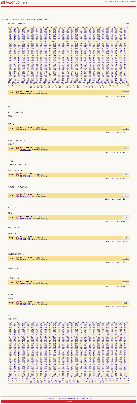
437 (41, 60)
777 (90, 38)
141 (37, 80)
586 (98, 50)
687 (10, 45)
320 (81, 68)
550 (19, 53)
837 (63, 34)
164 (54, 78)
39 (74, 85)
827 (107, 34)
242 (67, 73)
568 (59, 52)
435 (50, 60)
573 (37, 52)
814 (45, 36)
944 (69, 27)
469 (19, 59)
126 (103, 80)
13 (67, 87)
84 (34, 83)
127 (98, 80)
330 (37, 68)
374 (81, 64)
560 (94, 52)
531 (103, 53)
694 (98, 43)
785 (54, 38)
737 (27, 41)
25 (124, 85)
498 (10, 57)
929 (15, 29)
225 (23, 75)
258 (116, 71)
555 (116, 52)
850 (125, 32)
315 (103, 68)
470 (15, 59)
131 (81, 80)
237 (90, 73)
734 (40, 41)
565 (72, 52)
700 (72, 43)
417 (10, 62)
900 (23, 31)
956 (16, 27)
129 (90, 80)
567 (63, 52)
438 (37, 60)
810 (63, 36)
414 (23, 62)
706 (45, 43)
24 (128, 85)
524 (15, 55)
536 (81, 53)
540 (63, 53)
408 (50, 62)
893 (54, 31)
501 (116, 55)
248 (41, 73)
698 (81, 43)
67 (95, 83)
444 (10, 60)
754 (72, 39)
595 (59, 50)
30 (106, 85)
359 (28, 66)
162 (63, 78)
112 (44, 82)
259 (112, 71)
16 (56, 87)
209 (94, 75)
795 (10, 38)
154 (98, 78)
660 (10, 46)
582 (116, 50)
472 (125, 57)
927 (23, 29)
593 (67, 50)
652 (45, 46)
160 (72, 78)
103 (84, 82)
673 (72, 45)
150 (116, 78)
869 (41, 32)
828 (103, 34)
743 (120, 39)
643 (85, 46)
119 (13, 82)
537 (76, 53)
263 (94, 71)
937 (100, 27)
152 (107, 78)
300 (50, 69)
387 (23, 64)
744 (116, 39)
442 (19, 60)
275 (41, 71)
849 (10, 34)
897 (37, 31)
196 (32, 76)
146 (15, 80)
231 (116, 73)
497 (15, 57)
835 (72, 34)
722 (93, 41)
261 (103, 71)
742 (125, 39)
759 (50, 39)
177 (116, 76)
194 (41, 76)
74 (70, 83)
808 (72, 36)
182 (94, 76)
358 (32, 66)
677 (54, 45)
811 (59, 36)
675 (63, 45)
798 (116, 36)
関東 (33, 19)
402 (76, 62)
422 (107, 60)
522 (23, 55)
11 (74, 87)
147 (10, 80)
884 (94, 31)
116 (27, 82)
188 (67, 76)
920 (54, 29)
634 (125, 46)
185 (81, 76)
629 (28, 48)
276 (37, 71)
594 (63, 50)
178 (112, 76)
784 (59, 38)
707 (41, 43)
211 (85, 75)
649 (59, 46)
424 (98, 60)
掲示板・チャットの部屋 (21, 19)
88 (19, 83)
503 (107, 55)
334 (19, 68)
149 (120, 78)
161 (67, 78)
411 (37, 62)
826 (112, 34)
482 (81, 57)
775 (98, 38)
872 (28, 32)
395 (107, 62)
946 (60, 27)
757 (59, 39)
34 (92, 85)
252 (23, 73)
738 (22, 41)
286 (112, 69)
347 (81, 66)
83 (37, 83)
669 (90, 45)
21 (38, 87)
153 (103, 78)
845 (28, 34)
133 (72, 80)
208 (98, 75)
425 (94, 60)
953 (29, 27)
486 (63, 57)
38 (77, 85)
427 (85, 60)
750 (90, 39)
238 (85, 73)
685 (19, 45)
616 (85, 48)
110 (53, 82)
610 (112, 48)
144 (23, 80)
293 (81, 69)
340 (112, 66)
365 (120, 64)
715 (127, 41)
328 (45, 68)
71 (81, 83)
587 (94, 50)
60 (120, 83)
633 (10, 48)
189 (63, 76)
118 (18, 82)
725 (80, 41)
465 (37, 59)
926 (28, 29)
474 (116, 57)
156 (90, 78)
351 (63, 66)
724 (84, 41)
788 (41, 38)
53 (23, 85)
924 (37, 29)
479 (94, 57)
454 (85, 59)
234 (103, 73)
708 (37, 43)
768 (10, 39)
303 (37, 69)
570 (50, 52)
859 (85, 32)
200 (15, 76)
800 (107, 36)
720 (102, 41)
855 (103, 32)
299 (54, 69)
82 (41, 83)
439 (32, 60)
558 (103, 52)
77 (59, 83)
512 (67, 55)
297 (63, 69)
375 (76, 64)
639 (103, 46)
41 (66, 85)
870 (37, 32)
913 (85, 29)
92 (126, 82)
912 (90, 29)
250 (32, 73)
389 (15, 64)
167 (41, 78)
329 (41, 68)
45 (52, 85)
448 (112, 59)
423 (103, 60)
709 (32, 43)
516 (50, 55)
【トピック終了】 (124, 23)
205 (112, 75)
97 (108, 82)
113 (40, 82)
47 (45, 85)
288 (103, 69)
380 (54, 64)
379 (59, 64)
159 (76, 78)
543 (50, 53)
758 (54, 39)
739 (18, 41)
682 (32, 45)
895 (45, 31)
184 (85, 76)
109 (57, 82)
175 (125, 76)
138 (50, 80)
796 (125, 36)
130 (85, 80)
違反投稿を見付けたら (85, 398)
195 (37, 76)
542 (54, 53)
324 (63, 68)
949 (47, 27)
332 (28, 68)
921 (50, 29)
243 (63, 73)
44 (55, 85)
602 (28, 50)
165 (50, 78)
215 (67, 75)
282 (10, 71)
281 (15, 71)
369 (103, 64)
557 (107, 52)
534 (90, 53)
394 (112, 62)
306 (23, 69)
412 (32, 62)
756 (63, 39)
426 (90, 60)
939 (91, 27)
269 (67, 71)
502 (112, 55)
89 (16, 83)
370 (98, 64)
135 (63, 80)
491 (41, 57)
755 (67, 39)
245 (54, 73)
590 (81, 50)
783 (63, 38)
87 (23, 83)
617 (81, 48)
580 (125, 50)
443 (15, 60)
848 (15, 34)
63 (110, 83)
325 (59, 68)
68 (92, 83)
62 (113, 83)
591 (76, 50)
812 (54, 36)
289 (98, 69)
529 (112, 53)
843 (37, 34)
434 (54, 60)
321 (76, 68)
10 (78, 87)
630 (23, 48)
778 (85, 38)
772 (112, 38)
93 (123, 82)
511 (72, 55)
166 (45, 78)
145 (19, 80)
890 (67, 31)
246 (50, 73)
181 (98, 76)
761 (41, 39)
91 (9, 83)
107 (66, 82)
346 (85, 66)
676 (59, 45)
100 (97, 82)
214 (72, 75)
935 (109, 27)
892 (59, 31)
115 (31, 82)
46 (48, 85)
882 (103, 31)
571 (45, 52)
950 (43, 27)
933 (118, 27)
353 (54, 66)
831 (90, 34)
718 (110, 41)
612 (103, 48)
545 (41, 53)
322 (72, 68)
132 (76, 80)
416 (15, 62)
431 (67, 60)
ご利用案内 (126, 1)
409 (45, 62)
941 (82, 27)
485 (67, 57)
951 (38, 27)
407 (54, 62)
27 (117, 85)
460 (59, 59)
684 (23, 45)
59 (124, 83)
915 (76, 29)
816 (37, 36)
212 (81, 75)
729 (62, 41)
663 (116, 45)
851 (120, 32)
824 (120, 34)
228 (10, 75)
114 (36, 82)
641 (94, 46)
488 (54, 57)
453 (90, 59)
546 (37, 53)
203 (120, 75)
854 (107, 32)
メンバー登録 (49, 398)
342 (103, 66)
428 (81, 60)
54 (19, 85)
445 (125, 59)
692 (107, 43)
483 (76, 57)
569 (54, 52)
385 (32, 64)
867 (50, 32)
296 (67, 69)
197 (28, 76)
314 (107, 68)
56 (12, 85)
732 (49, 41)
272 (54, 71)
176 (120, 76)
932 (122, 27)
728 (66, 41)
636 (116, 46)
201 (10, 76)
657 (23, 46)
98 (105, 82)
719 (106, 41)
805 (85, 36)
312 (116, 68)
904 (125, 29)
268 (72, 71)
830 (94, 34)
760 (45, 39)
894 (50, 31)
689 (120, 43)
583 (112, 50)
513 (63, 55)
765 (23, 39)
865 (59, 32)
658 (19, 46)
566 (67, 52)
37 (81, 85)
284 (120, 69)
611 (107, 48)
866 (54, 32)
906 (116, 29)
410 (41, 62)
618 (76, 48)
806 (81, 36)
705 (50, 43)
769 (125, 38)
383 (41, 64)
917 (67, 29)
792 (23, 38)
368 (107, 64)
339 (116, 66)
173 (15, 78)
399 (90, 62)
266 (81, 71)
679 (45, 45)
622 (59, 48)
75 (66, 83)
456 (76, 59)
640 (98, 46)
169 (32, 78)
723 (88, 41)
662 (120, 45)
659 (15, 46)
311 (120, 68)
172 (19, 78)
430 (72, 60)
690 (116, 43)
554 (120, 52)
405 (63, 62)
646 (72, 46)
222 (37, 75)
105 (75, 82)
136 (59, 80)
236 (94, 73)
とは (117, 1)
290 (94, 69)
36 (84, 85)
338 (120, 66)
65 (102, 83)
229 (125, 73)
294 (76, 69)
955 (21, 27)
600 (37, 50)
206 (107, 75)
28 (113, 85)
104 (80, 82)
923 (41, 29)
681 (37, 45)
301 (45, 69)
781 (72, 38)
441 (23, 60)
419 (120, 60)
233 (107, 73)
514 (59, 55)
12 (71, 87)
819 (23, 36)
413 (28, 62)
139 (45, 80)
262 (98, 71)
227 (15, 75)
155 (94, 78)
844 (32, 34)
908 (107, 29)
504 (103, 55)
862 (72, 32)
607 (125, 48)
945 (65, 27)
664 (112, 45)
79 (52, 83)
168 (37, 78)
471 (10, 59)
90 (12, 83)
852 (116, 32)
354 (50, 66)
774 (103, 38)
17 (52, 87)
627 (37, 48)
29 (110, 85)
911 (94, 29)
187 (72, 76)
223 (32, 75)
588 (90, 50)
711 (23, 43)
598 (45, 50)
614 (94, 48)
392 (120, 62)
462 (50, 59)
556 (112, 52)
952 (34, 27)
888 (76, 31)
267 (76, 71)
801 (103, 36)
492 (37, 57)
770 (120, 38)
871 (32, 32)
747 (103, 39)
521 (28, 55)
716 (122, 41)
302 (41, 69)
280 (19, 71)
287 (107, 69)
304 (32, 69)
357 (37, 66)
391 (125, 62)
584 (107, 50)
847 (19, 34)
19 (45, 87)
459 (63, 59)
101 (93, 82)
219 (50, 75)
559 (98, 52)
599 (41, 50)
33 (95, 85)
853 (112, 32)
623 (54, 48)
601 (32, 50)
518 (41, 55)
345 (90, 66)
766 (19, 39)
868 (45, 32)
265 (85, 71)
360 (23, 66)
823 (125, 34)
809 (67, 36)
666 (103, 45)
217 (59, 75)
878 (120, 31)
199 (19, 76)
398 (94, 62)
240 (76, 73)
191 (54, 76)
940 (87, 27)
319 (85, 68)
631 (19, 48)
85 (30, 83)
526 (125, 53)
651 (50, 46)
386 (28, 64)
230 (120, 73)
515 (54, 55)
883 (98, 31)
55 (16, 85)
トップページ (109, 1)
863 (67, 32)
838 (59, 34)
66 (99, 83)
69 (88, 83)
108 (62, 82)
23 (31, 87)
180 (103, 76)
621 (63, 48)
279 (23, 71)
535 (85, 53)
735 (35, 41)
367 (112, 64)
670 (85, 45)
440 (28, 60)
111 (49, 82)
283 (125, 69)
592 (72, 50)
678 (50, 45)
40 (70, 85)
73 (74, 83)
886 (85, 31)
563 (81, 52)
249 (37, 73)
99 (101, 82)
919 (59, 29)
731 (53, 41)
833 (81, 34)
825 (116, 34)
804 (90, 36)
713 (15, 43)
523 (19, 55)
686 (15, 45)
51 (30, 85)
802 (98, 36)
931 (127, 27)
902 (15, 31)
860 (81, 32)
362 (15, 66)
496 (19, 57)
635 (120, 46)
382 (45, 64)
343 (98, 66)
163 (59, 78)
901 (19, 31)
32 (99, 85)
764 (28, 39)
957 (12, 27)
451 (98, 59)
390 (10, 64)
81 (45, 83)
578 (15, 52)
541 (59, 53)
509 (81, 55)
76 (63, 83)
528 (116, 53)
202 (125, 75)
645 (76, 46)
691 (112, 43)
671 (81, 45)
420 (116, 60)
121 (125, 80)
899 (28, 31)
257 (120, 71)
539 (67, 53)
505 (98, 55)
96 (112, 82)
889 (72, 31)
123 (116, 80)
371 (94, 64)
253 (19, 73)
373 (85, 64)
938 (96, 27)
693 (103, 43)
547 (32, 53)
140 (41, 80)
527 (120, 53)
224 (28, 75)
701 (67, 43)
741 (9, 41)
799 (112, 36)
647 (67, 46)
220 (45, 75)
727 (71, 41)
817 (32, 36)
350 (67, 66)
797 (120, 36)
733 (44, 41)
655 (32, 46)
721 (97, 41)
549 (23, 53)
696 (90, 43)
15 (60, 87)
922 (45, 29)
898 (32, 31)
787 (45, 38)
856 (98, 32)
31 (102, 85)
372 (90, 64)
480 (90, 57)
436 (45, 60)
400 (85, 62)
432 (63, 60)
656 (28, 46)
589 (85, 50)
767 (15, 39)
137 (54, 80)
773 (107, 38)
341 (107, 66)
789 (37, 38)
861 (76, 32)
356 (41, 66)
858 (90, 32)
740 (13, 41)
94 (119, 82)
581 (120, 50)
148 (125, 78)
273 (50, 71)
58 (128, 83)
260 (107, 71)
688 (125, 43)
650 (54, 46)
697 (85, 43)
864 (63, 32)
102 (88, 82)
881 (107, 31)
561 (90, 52)
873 (23, 32)
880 (112, 31)
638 (107, 46)
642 (90, 46)
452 (94, 59)
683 (28, 45)
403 (72, 62)
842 (41, 34)
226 (19, 75)
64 (106, 83)
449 (107, 59)
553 (125, 52)
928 (19, 29)
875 (15, 32)
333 (23, 68)
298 (59, 69)
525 (10, 55)
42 (63, 85)
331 (32, 68)
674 (67, 45)
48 (41, 85)
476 (107, 57)
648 (63, 46)
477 (103, 57)
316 (98, 68)
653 (41, 46)
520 (32, 55)
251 (28, 73)
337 (125, 66)
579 (10, 52)
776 (94, 38)
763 (32, 39)
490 (45, 57)
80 (48, 83)
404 (67, 62)
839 (54, 34)
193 (45, 76)
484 (72, 57)
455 (81, 59)
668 (94, 45)
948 (52, 27)
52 (27, 85)
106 (71, 82)
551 (15, 53)
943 (74, 27)
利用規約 (72, 398)
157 (85, 78)
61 (117, 83)
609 (116, 48)
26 (120, 85)
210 (90, 75)
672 (76, 45)
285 (116, 69)
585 (103, 50)
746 (107, 39)
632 (15, 48)
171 (23, 78)
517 (45, 55)
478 (98, 57)
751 (85, 39)
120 (9, 82)
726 (75, 41)
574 (32, 52)
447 (116, 59)
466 (32, 59)
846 (23, 34)
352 (59, 66)
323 (67, 68)
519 (37, 55)
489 (50, 57)
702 (63, 43)
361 (19, 66)
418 (125, 60)
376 (72, 64)
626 (41, 48)
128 (94, 80)
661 (125, 45)
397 (98, 62)
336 (10, 68)
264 (90, 71)
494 (28, 57)
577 (19, 52)
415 (19, 62)
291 (90, 69)
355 (45, 66)
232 (112, 73)
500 (120, 55)
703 (59, 43)
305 (28, 69)
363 (10, 66)
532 (98, 53)
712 (19, 43)
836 (67, 34)
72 (77, 83)
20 (42, 87)
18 (49, 87)
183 (90, 76)
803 (94, 36)
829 (98, 34)
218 (54, 75)
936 (105, 27)
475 (112, 57)
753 (76, 39)
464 (41, 59)
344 (94, 66)
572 (41, 52)
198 (23, 76)
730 (57, 41)
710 (28, 43)
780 (76, 38)
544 (45, 53)
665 (107, 45)
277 (32, 71)
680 (41, 45)
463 (45, 59)
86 (27, 83)
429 (76, 60)
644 (81, 46)
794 (15, 38)
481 (85, 57)
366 (116, 64)
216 (63, 75)
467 (28, 59)
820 (19, 36)
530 (107, 53)
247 (45, 73)
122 (120, 80)
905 (120, 29)
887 (81, 31)
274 (45, 71)
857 (94, 32)
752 (81, 39)
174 (10, 78)
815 (41, 36)
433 (59, 60)
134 (67, 80)
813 (50, 36)
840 (50, 34)
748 (98, 39)
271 (59, 71)
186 (76, 76)
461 (54, 59)
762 (37, 39)
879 (116, 31)
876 (10, 32)
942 (78, 27)
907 (112, 29)
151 (112, 78)
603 (23, 50)
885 (90, 31)
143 (28, 80)
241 (72, 73)
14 (63, 87)
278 (28, 71)
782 (67, 38)
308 (15, 69)
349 (72, 66)
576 (23, 52)
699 (76, 43)
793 (19, 38)
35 (88, 85)
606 (10, 50)
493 (32, 57)
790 (32, 38)
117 (22, 82)
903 (10, 31)
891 (63, 31)
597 (50, 50)
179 (107, 76)
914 (81, 29)
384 (37, 64)
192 (50, 76)
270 (63, 71)
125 (107, 80)
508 (85, 55)
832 (85, 34)
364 (125, 64)
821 (15, 36)
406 (59, 62)
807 (76, 36)
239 (81, 73)
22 (34, 87)
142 (32, 80)
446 (120, 59)
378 (63, 64)
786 (50, 38)
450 (103, 59)
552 (10, 53)
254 (15, 73)
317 (94, 68)
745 (112, 39)
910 (98, 29)
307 (19, 69)
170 (28, 78)
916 (72, 29)
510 (76, 55)
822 (10, 36)
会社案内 (133, 1)
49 (37, 85)
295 (72, 69)
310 (125, 68)
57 (9, 85)
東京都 (39, 19)
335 (15, 68)
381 (50, 64)
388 (19, 64)
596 (54, 50)
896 (41, 31)
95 (116, 82)
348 (76, 66)
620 (67, 48)
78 (55, 83)
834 (76, 34)
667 (98, 45)
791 (28, 38)
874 (19, 32)
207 (103, 75)
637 (112, 46)
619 (72, 48)
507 (90, 55)
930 (10, 29)
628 (32, 48)
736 (31, 41)
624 (50, 48)
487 (59, 57)
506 (94, 55)
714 (10, 43)
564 (76, 52)
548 (28, 53)
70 (84, 83)
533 (94, 53)
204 (116, 75)
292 (85, 69)
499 (125, 55)
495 (23, 57)
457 (72, 59)
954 (25, 27)
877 (125, 31)
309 (10, 69)
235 (98, 73)
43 (59, 85)
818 (28, 36)
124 (112, 80)
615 (90, 48)
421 (112, 60)
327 (50, 68)
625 (45, 48)
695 (94, 43)
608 (120, 48)
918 (63, 29)
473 (120, 57)
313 (112, 68)
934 (113, 27)
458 (67, 59)
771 (116, 38)
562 (85, 52)
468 (23, 59)
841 (45, 34)
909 (103, 29)
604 (19, 50)
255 (10, 73)
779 (81, 38)
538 (72, 53)
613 (98, 48)
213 (76, 75)
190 (59, 76)
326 (54, 68)
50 (34, 85)
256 (125, 71)
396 (103, 62)
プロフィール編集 (61, 398)
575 (28, 52)
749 (94, 39)
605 (15, 50)
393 (116, 62)
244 (59, 73)
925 (32, 29)
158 (81, 78)
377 (67, 64)
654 (37, 46)
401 (81, 62)
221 (41, 75)
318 (90, 68)
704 (54, 43)
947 (56, 27)
